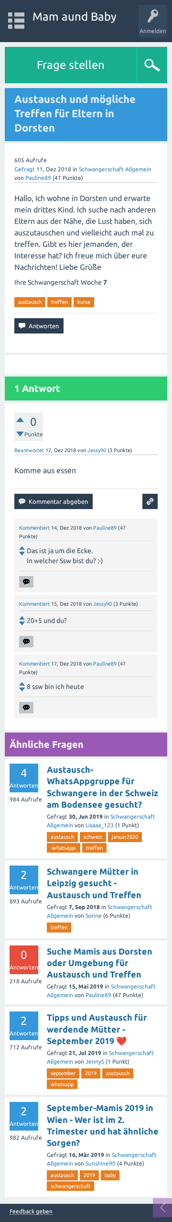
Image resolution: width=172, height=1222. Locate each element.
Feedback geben (31, 1211)
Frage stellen (71, 64)
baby (110, 1175)
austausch (30, 302)
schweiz (93, 837)
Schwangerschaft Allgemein (115, 169)
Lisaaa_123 (100, 825)
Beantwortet (29, 450)
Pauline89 (98, 995)
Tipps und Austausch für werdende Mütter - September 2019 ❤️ (97, 1028)
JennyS (95, 1061)
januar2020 (125, 837)
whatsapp (62, 1084)
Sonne (94, 915)
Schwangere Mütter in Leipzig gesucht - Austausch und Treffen (94, 883)
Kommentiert (34, 528)
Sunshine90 (101, 1163)
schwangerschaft (70, 1186)
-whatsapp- (63, 848)
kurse (83, 302)
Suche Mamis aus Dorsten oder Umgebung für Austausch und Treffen (99, 962)
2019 (91, 1073)
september (63, 1073)
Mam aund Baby (74, 16)
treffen (59, 302)
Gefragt (24, 169)
